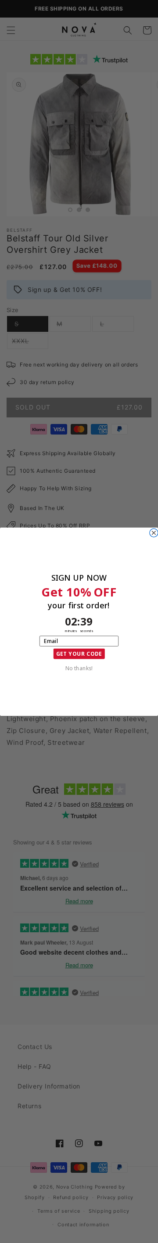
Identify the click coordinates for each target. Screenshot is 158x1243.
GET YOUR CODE (79, 653)
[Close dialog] (154, 532)
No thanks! (79, 667)
